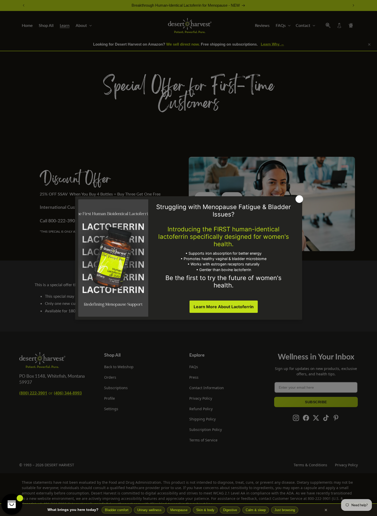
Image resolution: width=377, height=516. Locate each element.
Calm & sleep (256, 510)
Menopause (178, 510)
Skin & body (205, 510)
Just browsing (284, 510)
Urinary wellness (149, 510)
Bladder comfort (116, 510)
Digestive (230, 510)
